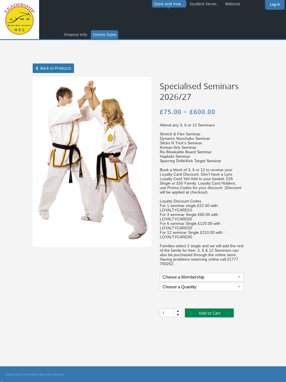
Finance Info (75, 34)
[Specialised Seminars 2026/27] (92, 162)
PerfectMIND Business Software (43, 374)
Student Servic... (205, 3)
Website (232, 3)
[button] (178, 311)
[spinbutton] (167, 313)
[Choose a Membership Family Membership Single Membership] (202, 278)
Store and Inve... (169, 3)
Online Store (104, 34)
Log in (275, 4)
